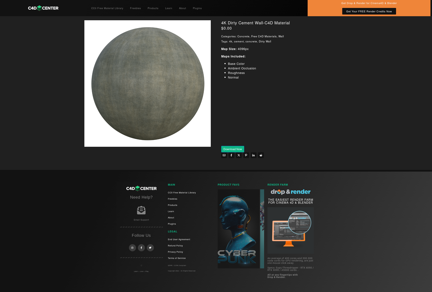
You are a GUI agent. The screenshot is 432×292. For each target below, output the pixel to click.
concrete (251, 41)
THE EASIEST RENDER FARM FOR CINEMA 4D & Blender (290, 201)
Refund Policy (175, 245)
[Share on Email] (224, 155)
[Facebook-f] (141, 247)
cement (239, 41)
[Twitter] (150, 247)
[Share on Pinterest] (246, 155)
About (182, 8)
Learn (168, 8)
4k (230, 41)
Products (153, 8)
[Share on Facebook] (231, 155)
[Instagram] (132, 247)
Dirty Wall (265, 41)
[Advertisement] (284, 115)
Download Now (232, 149)
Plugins (197, 8)
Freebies (135, 8)
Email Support (141, 219)
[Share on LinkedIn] (253, 155)
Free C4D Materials (264, 36)
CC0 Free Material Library (107, 8)
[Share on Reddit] (261, 155)
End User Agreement (179, 239)
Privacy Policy (175, 251)
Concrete (243, 36)
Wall (281, 36)
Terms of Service (177, 258)
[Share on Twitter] (239, 155)
